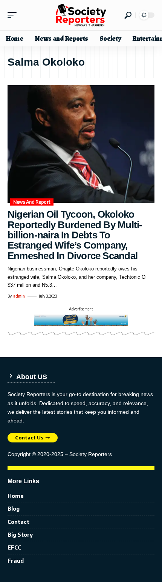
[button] (14, 15)
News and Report (31, 202)
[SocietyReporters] (81, 15)
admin (19, 296)
